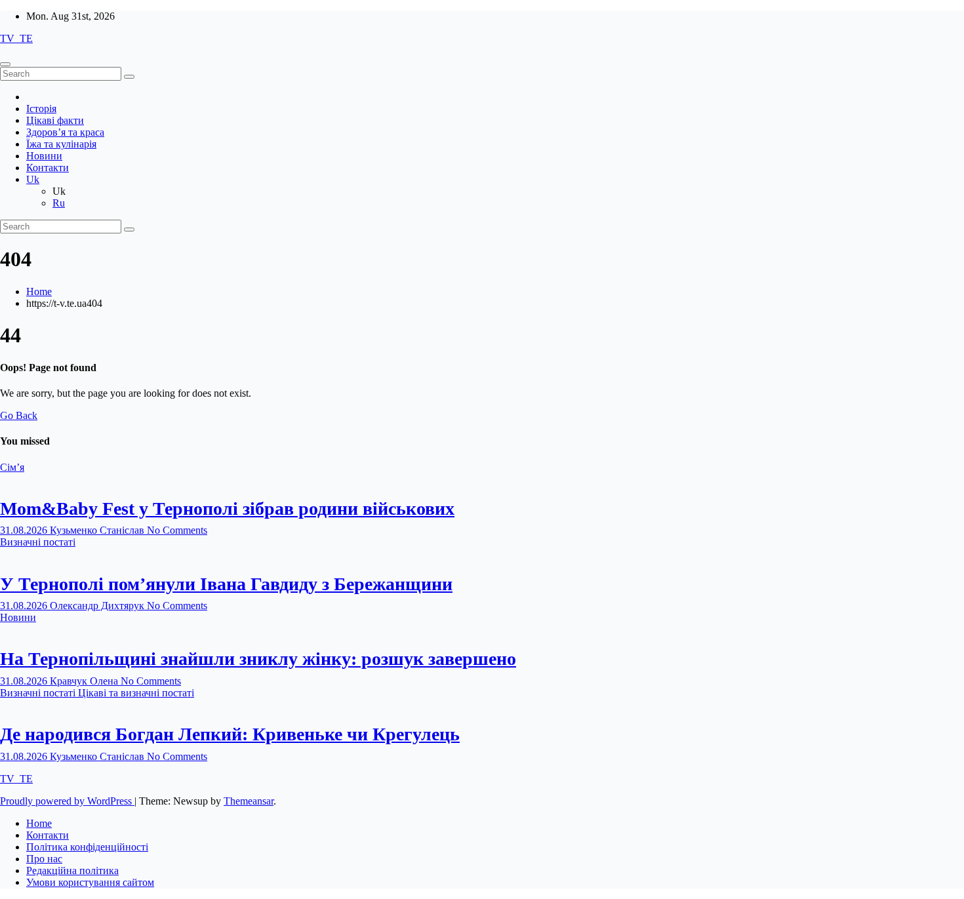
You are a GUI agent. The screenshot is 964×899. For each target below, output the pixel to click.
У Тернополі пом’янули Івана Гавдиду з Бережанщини (226, 584)
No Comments (177, 530)
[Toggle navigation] (5, 64)
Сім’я (12, 467)
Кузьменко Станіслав (98, 530)
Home (39, 291)
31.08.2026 (25, 530)
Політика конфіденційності (87, 846)
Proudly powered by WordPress (67, 801)
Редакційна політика (72, 870)
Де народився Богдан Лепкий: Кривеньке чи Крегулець (230, 734)
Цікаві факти (55, 120)
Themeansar (248, 801)
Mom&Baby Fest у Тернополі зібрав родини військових (227, 508)
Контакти (47, 167)
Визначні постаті (37, 542)
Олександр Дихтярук (98, 605)
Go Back (18, 415)
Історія (41, 108)
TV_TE (16, 38)
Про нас (44, 858)
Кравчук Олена (85, 681)
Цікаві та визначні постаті (136, 692)
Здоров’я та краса (65, 132)
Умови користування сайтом (90, 882)
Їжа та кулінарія (61, 144)
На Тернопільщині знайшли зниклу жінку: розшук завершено (258, 659)
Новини (44, 155)
